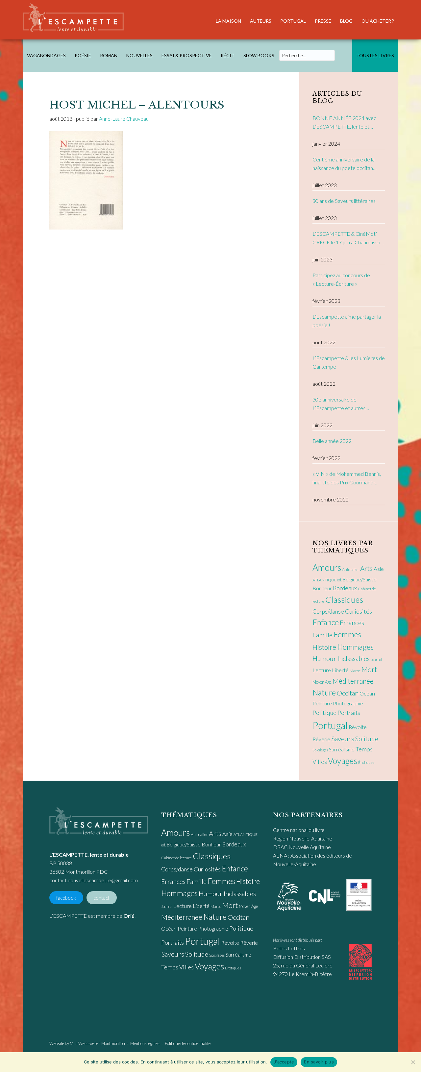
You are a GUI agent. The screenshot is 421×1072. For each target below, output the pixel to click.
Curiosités (358, 611)
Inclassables (353, 658)
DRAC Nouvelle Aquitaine (302, 847)
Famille (322, 635)
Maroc (355, 670)
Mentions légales (145, 1043)
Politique (324, 712)
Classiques (344, 599)
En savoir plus (319, 1061)
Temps (364, 749)
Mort (369, 669)
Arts (366, 568)
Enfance (325, 622)
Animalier (350, 569)
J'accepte (284, 1061)
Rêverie (321, 739)
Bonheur (322, 588)
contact (101, 897)
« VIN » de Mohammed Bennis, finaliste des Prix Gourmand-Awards (346, 479)
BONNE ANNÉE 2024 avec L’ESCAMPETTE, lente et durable (344, 123)
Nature (324, 692)
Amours (326, 567)
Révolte (358, 727)
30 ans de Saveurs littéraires (344, 201)
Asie (379, 569)
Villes (319, 761)
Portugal (330, 725)
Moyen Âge (322, 682)
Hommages (355, 646)
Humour (324, 658)
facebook (66, 897)
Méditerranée (353, 681)
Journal (376, 659)
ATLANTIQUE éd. (327, 579)
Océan (367, 693)
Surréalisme (342, 749)
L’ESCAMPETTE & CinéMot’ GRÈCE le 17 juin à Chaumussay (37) (347, 239)
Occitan (348, 693)
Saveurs (342, 739)
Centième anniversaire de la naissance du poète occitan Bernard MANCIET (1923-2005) (343, 164)
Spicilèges (320, 750)
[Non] (412, 1062)
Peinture (322, 703)
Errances (352, 622)
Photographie (348, 703)
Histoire (324, 647)
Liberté (340, 670)
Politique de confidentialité (187, 1043)
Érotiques (366, 762)
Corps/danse (328, 611)
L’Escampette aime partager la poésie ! (346, 320)
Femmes (347, 634)
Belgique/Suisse (360, 579)
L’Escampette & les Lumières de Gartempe (348, 362)
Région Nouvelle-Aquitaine (302, 838)
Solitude (366, 739)
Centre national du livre (299, 830)
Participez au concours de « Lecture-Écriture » (341, 279)
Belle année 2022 (332, 441)
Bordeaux (345, 588)
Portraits (348, 712)
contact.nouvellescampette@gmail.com (93, 880)
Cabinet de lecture (176, 857)
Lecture (321, 670)
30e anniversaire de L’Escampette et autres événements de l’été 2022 (341, 404)
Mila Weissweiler (85, 1043)
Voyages (342, 761)
